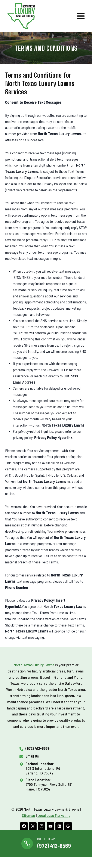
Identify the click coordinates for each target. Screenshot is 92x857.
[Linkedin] (59, 826)
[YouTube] (50, 826)
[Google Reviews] (68, 826)
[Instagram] (41, 826)
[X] (33, 826)
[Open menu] (81, 15)
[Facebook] (24, 826)
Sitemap (28, 815)
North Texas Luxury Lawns (34, 664)
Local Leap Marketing (53, 815)
